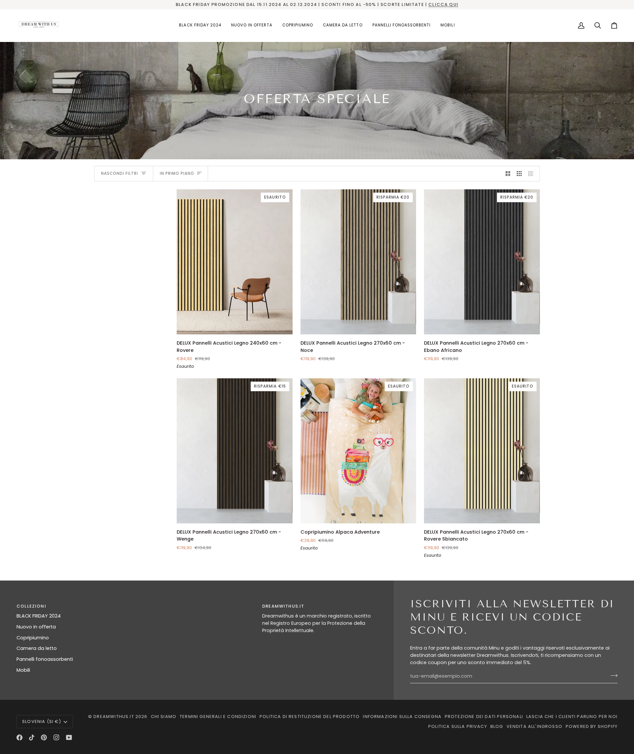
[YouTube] (69, 737)
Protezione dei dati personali (484, 716)
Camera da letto (37, 648)
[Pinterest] (44, 737)
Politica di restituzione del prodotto (310, 716)
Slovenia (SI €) (41, 721)
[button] (297, 25)
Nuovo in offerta (36, 626)
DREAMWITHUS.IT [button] (283, 606)
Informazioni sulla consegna (402, 716)
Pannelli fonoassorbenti (45, 659)
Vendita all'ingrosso (534, 726)
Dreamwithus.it (113, 716)
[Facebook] (19, 737)
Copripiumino (33, 637)
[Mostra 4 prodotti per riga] (532, 173)
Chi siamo (164, 716)
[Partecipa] (612, 675)
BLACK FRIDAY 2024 (39, 616)
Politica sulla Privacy (457, 726)
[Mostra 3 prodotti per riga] (519, 173)
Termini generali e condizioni (218, 716)
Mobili (23, 670)
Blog (496, 726)
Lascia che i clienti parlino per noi (571, 716)
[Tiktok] (31, 737)
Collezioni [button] (31, 606)
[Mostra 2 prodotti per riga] (508, 173)
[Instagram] (56, 737)
